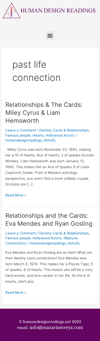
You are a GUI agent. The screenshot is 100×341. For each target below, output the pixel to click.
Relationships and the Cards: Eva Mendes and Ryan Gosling (48, 219)
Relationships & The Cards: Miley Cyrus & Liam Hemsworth (44, 112)
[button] (50, 35)
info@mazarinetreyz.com (56, 327)
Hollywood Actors (60, 135)
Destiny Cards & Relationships (64, 130)
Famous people (18, 135)
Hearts (38, 135)
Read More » (15, 194)
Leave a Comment (20, 130)
